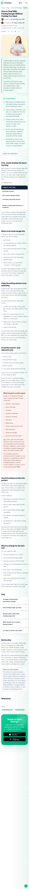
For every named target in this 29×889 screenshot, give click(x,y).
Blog (7, 8)
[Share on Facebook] (8, 31)
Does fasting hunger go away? (12, 607)
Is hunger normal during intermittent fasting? (10, 600)
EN (21, 3)
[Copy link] (19, 31)
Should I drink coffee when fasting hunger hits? (11, 615)
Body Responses (7, 710)
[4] (19, 467)
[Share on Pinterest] (15, 31)
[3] (2, 335)
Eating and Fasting (16, 8)
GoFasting (7, 3)
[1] (18, 116)
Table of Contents (10, 153)
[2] (22, 450)
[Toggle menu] (26, 3)
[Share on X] (12, 31)
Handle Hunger (20, 710)
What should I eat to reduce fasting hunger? (11, 623)
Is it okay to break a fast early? (12, 630)
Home (3, 8)
